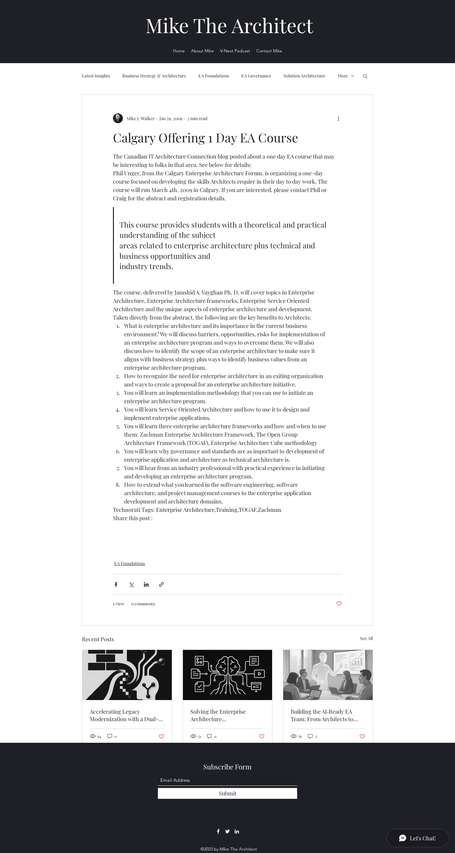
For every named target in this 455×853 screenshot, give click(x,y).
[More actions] (338, 118)
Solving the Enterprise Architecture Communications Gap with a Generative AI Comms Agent (225, 715)
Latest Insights (96, 76)
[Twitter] (227, 831)
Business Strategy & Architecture (154, 76)
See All (366, 638)
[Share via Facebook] (116, 584)
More (343, 76)
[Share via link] (161, 584)
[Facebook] (218, 831)
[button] (365, 75)
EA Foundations (213, 76)
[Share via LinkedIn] (146, 584)
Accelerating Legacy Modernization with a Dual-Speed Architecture (124, 715)
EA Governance (256, 76)
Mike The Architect (229, 25)
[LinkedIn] (237, 831)
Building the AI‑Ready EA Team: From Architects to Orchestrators (322, 715)
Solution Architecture (304, 76)
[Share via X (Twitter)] (131, 584)
